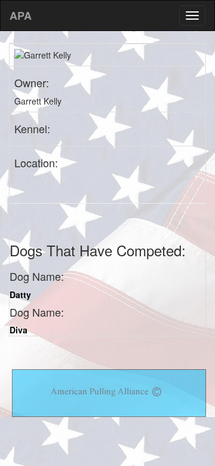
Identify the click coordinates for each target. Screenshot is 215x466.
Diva (18, 330)
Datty (20, 295)
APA (21, 15)
